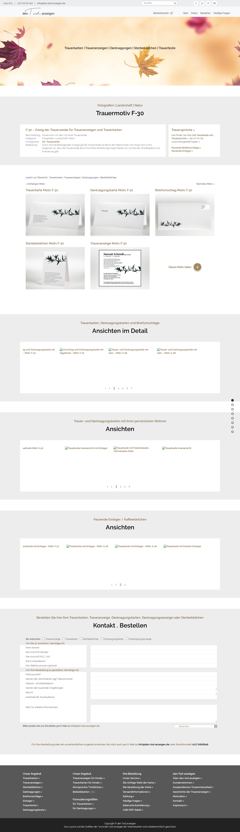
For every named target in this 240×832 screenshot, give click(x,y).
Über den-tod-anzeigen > (187, 778)
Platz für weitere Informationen (42, 707)
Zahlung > (128, 796)
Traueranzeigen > (33, 782)
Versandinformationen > (137, 791)
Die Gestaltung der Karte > (138, 787)
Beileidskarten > (84, 791)
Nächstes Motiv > (205, 183)
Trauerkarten (73, 48)
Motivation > (180, 796)
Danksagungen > (32, 791)
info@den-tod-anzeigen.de (85, 725)
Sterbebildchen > (33, 787)
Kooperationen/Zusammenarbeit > (193, 787)
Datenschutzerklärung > (136, 805)
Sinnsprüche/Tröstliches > (88, 787)
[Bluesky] (214, 2)
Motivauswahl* (33, 674)
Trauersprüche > (183, 130)
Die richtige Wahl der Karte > (139, 782)
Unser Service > (132, 778)
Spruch (29, 692)
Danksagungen (121, 48)
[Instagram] (202, 2)
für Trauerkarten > (83, 803)
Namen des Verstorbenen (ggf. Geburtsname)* (49, 678)
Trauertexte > (30, 805)
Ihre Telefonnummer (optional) (41, 665)
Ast (43, 141)
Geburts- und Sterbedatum (39, 683)
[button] (107, 388)
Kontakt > (178, 800)
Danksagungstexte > (34, 809)
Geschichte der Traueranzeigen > (192, 791)
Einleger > (28, 800)
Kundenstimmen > (183, 782)
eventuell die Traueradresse (40, 697)
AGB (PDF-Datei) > (133, 809)
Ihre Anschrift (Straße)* (37, 652)
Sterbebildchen (145, 48)
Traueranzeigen (96, 48)
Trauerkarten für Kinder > (87, 782)
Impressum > (180, 805)
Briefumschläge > (33, 796)
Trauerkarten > (31, 778)
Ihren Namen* (33, 647)
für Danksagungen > (84, 808)
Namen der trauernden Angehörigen (44, 687)
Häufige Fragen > (132, 800)
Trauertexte (167, 48)
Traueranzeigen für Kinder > (89, 778)
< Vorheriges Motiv (35, 183)
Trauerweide (53, 141)
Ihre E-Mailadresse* (36, 661)
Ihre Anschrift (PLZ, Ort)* (38, 656)
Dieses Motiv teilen (180, 267)
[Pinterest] (208, 2)
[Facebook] (196, 2)
